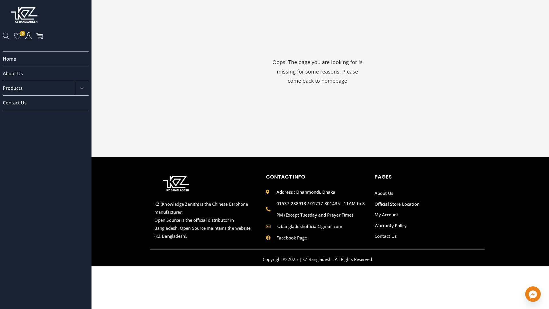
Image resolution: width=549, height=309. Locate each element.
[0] (17, 36)
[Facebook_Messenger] (533, 294)
